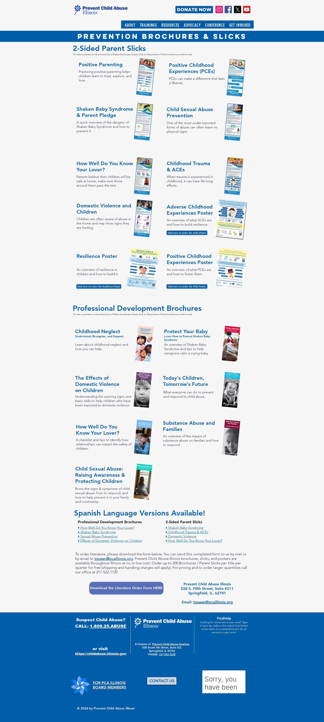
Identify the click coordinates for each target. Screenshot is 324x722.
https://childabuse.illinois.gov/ (101, 654)
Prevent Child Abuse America (170, 644)
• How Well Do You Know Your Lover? (106, 528)
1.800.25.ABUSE (108, 626)
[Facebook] (228, 9)
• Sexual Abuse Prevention (98, 536)
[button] (130, 25)
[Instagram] (219, 9)
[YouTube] (246, 9)
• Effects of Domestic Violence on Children (110, 541)
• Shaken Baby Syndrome (97, 532)
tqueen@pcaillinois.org (113, 558)
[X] (237, 9)
